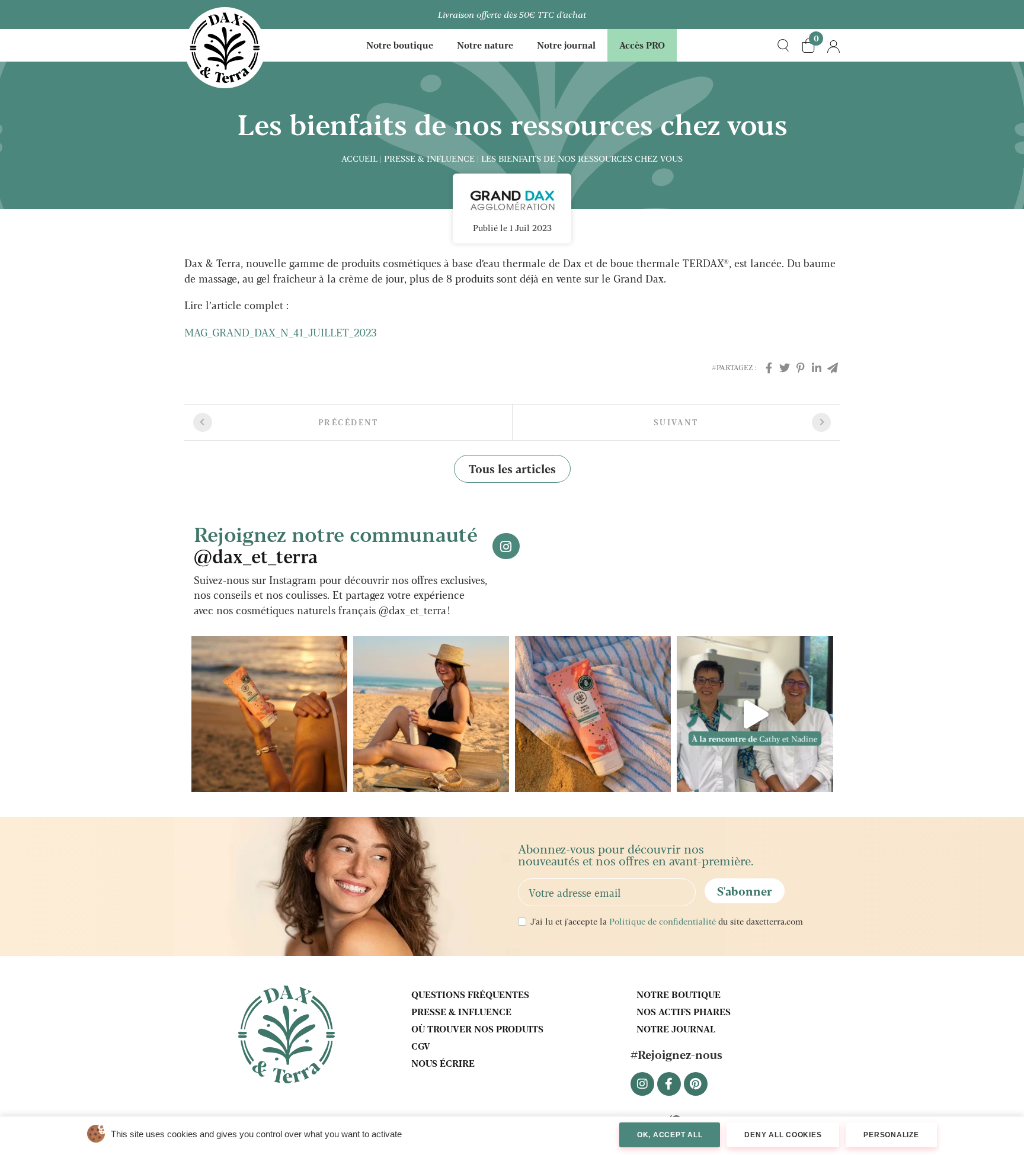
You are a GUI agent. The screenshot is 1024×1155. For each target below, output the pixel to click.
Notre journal (566, 44)
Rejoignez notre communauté (336, 544)
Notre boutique (399, 44)
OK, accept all (670, 1135)
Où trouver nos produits (477, 1028)
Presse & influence (429, 158)
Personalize (891, 1135)
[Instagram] (642, 1084)
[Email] (832, 367)
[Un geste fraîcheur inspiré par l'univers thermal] (431, 714)
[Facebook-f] (669, 1084)
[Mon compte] (833, 45)
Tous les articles (512, 468)
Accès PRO (642, 44)
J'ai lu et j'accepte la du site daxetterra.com (666, 921)
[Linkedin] (816, 367)
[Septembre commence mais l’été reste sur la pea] (269, 714)
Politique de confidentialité (662, 921)
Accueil (359, 158)
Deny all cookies (782, 1135)
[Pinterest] (800, 367)
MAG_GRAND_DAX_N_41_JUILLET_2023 (280, 332)
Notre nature (485, 44)
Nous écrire (443, 1063)
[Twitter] (784, 367)
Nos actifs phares (683, 1011)
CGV (420, 1046)
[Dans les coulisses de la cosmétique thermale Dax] (755, 714)
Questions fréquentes (470, 994)
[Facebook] (768, 367)
